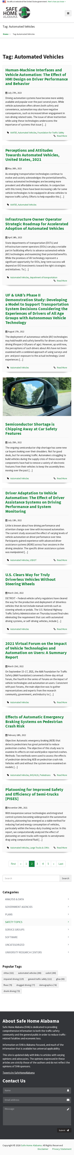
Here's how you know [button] (56, 1)
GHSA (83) (60, 979)
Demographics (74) (48, 985)
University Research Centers (23, 952)
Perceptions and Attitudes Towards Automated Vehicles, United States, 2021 (32, 155)
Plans (9, 914)
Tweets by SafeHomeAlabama (19, 1072)
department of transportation (43, 277)
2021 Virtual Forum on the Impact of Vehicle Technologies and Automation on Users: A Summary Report (36, 650)
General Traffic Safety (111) (40, 979)
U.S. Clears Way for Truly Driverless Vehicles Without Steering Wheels (30, 579)
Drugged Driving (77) (25, 985)
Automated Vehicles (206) (29, 973)
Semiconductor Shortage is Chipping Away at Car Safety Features (31, 428)
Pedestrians (45, 775)
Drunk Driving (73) (12, 991)
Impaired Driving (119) (14, 979)
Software (11, 937)
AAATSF (13, 132)
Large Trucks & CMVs (39, 847)
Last (61, 863)
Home (5, 34)
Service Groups (14, 929)
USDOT (33, 560)
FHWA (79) (8, 985)
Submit (62, 1130)
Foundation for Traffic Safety (51, 132)
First (13, 863)
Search (65, 878)
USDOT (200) (51, 973)
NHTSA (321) (9, 973)
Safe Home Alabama (31, 1145)
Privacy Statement (61, 1149)
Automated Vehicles (27, 132)
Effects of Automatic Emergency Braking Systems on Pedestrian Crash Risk (34, 721)
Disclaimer (43, 1149)
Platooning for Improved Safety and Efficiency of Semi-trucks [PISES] (34, 794)
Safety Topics (13, 922)
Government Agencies (19, 906)
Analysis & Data (14, 899)
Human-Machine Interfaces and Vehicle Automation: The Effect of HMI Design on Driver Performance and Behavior (36, 76)
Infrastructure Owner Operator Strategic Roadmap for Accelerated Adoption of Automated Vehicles (36, 224)
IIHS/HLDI (34, 775)
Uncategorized (14, 944)
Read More (62, 135)
